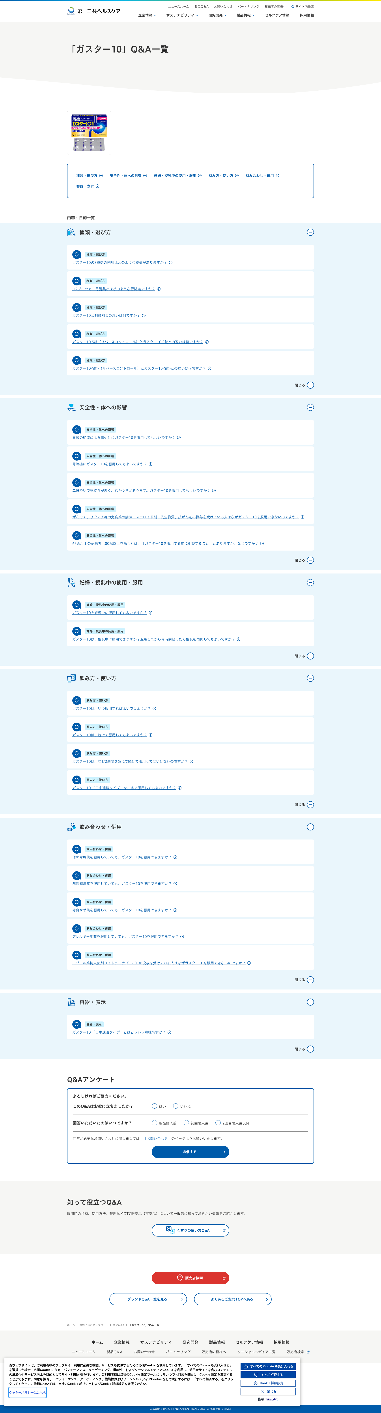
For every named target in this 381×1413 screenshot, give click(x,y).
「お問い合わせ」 (157, 1138)
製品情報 (244, 15)
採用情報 (307, 15)
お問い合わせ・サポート (93, 1325)
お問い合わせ (223, 6)
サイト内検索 (304, 6)
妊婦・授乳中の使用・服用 (175, 175)
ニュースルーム (178, 6)
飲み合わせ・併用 (260, 175)
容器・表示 (85, 186)
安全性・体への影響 (126, 175)
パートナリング (248, 6)
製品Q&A (118, 1325)
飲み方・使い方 (221, 175)
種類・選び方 (86, 175)
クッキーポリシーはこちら (27, 1392)
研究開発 (216, 15)
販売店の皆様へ (275, 6)
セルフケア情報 (277, 15)
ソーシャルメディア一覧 (256, 1352)
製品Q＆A (201, 6)
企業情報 (145, 15)
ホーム (71, 1325)
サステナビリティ (180, 15)
